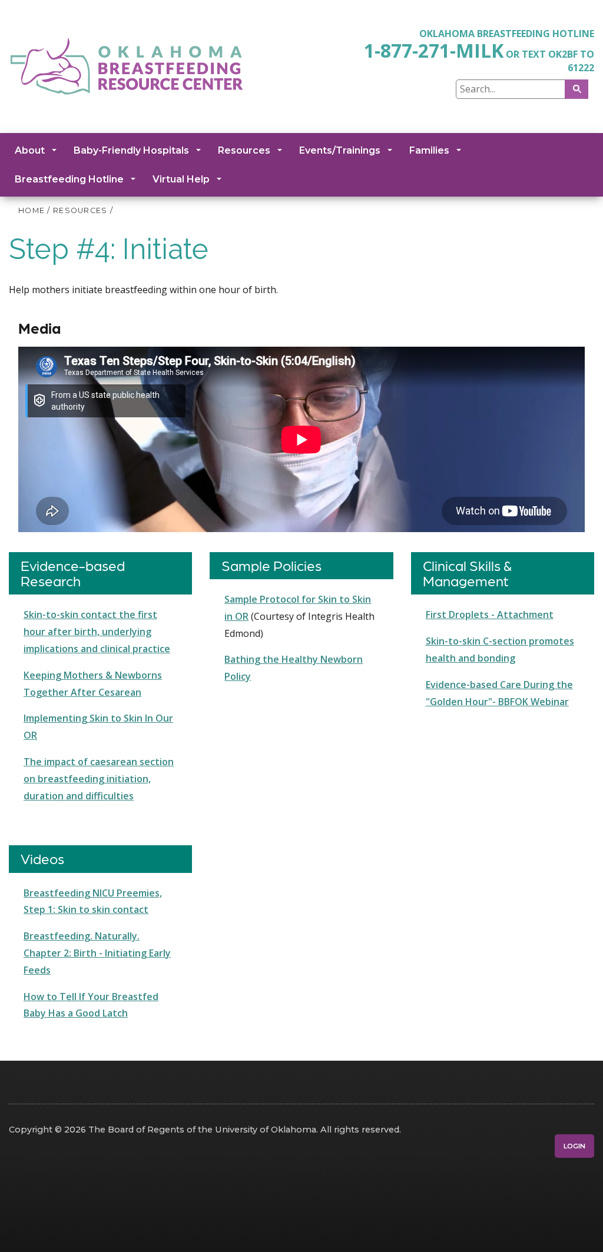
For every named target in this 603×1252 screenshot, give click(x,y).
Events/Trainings (339, 150)
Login (574, 1146)
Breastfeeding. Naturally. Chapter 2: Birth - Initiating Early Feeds (97, 953)
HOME (31, 210)
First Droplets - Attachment (490, 614)
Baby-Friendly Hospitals (131, 150)
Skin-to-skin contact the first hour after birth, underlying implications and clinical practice (97, 631)
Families (429, 150)
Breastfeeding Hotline (69, 179)
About (30, 150)
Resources (244, 150)
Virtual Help (181, 179)
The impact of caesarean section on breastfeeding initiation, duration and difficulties (99, 778)
